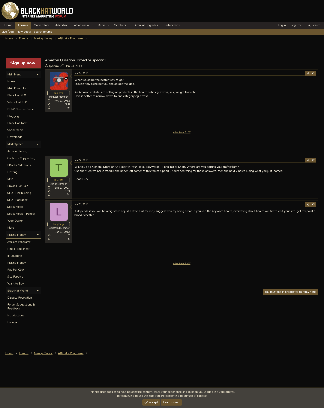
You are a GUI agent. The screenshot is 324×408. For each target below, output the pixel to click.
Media (101, 25)
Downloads (14, 137)
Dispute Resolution (19, 298)
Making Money (16, 263)
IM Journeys (14, 256)
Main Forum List (17, 88)
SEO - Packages (17, 200)
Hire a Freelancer (18, 249)
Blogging (13, 116)
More (10, 228)
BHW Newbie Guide (20, 109)
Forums (23, 25)
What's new (81, 25)
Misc (10, 179)
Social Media (15, 130)
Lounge (12, 322)
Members (120, 25)
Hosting (12, 172)
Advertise (61, 25)
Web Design (15, 221)
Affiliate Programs (19, 242)
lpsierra (54, 66)
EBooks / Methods (19, 165)
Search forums (43, 32)
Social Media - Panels (21, 214)
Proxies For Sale (17, 186)
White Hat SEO (17, 102)
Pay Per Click (15, 270)
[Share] (307, 73)
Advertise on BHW (181, 132)
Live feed (8, 32)
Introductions (15, 315)
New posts (24, 32)
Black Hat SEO (16, 95)
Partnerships (172, 25)
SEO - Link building (19, 193)
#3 (313, 204)
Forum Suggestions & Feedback (21, 306)
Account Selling (17, 151)
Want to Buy (15, 283)
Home (8, 25)
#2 (313, 160)
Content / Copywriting (21, 158)
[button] (92, 25)
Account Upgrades (146, 25)
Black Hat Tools (17, 123)
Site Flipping (15, 277)
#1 (313, 73)
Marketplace (42, 25)
